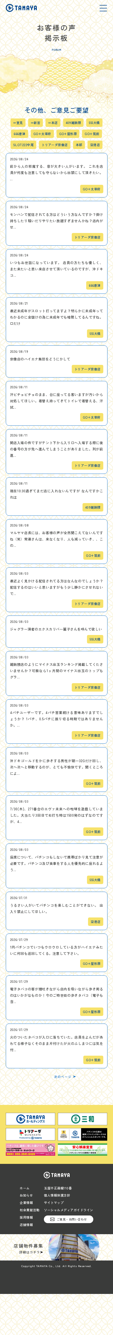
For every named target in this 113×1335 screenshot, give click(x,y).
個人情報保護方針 (57, 1195)
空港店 (95, 144)
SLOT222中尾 (23, 144)
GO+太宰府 (42, 133)
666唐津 (19, 133)
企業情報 (26, 1202)
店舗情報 (26, 1225)
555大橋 (94, 122)
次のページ (62, 1077)
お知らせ (26, 1195)
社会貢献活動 (29, 1210)
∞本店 (53, 122)
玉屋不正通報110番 (58, 1188)
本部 (79, 144)
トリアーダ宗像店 (55, 144)
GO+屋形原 (68, 133)
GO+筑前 (92, 133)
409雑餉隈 (73, 122)
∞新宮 (35, 122)
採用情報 (26, 1217)
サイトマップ (54, 1202)
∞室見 (18, 122)
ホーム (25, 1188)
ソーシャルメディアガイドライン (68, 1210)
